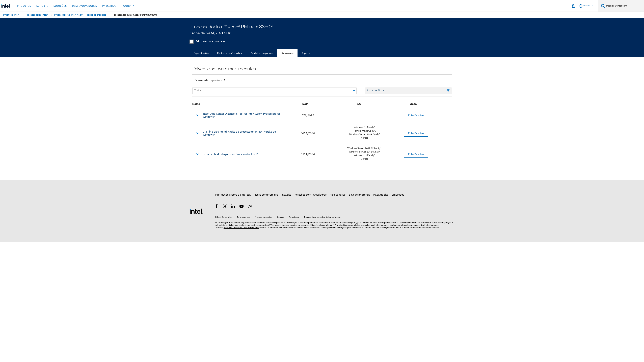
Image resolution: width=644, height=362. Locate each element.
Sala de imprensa (359, 194)
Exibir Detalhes (416, 115)
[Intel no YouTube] (241, 207)
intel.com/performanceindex (255, 225)
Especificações (201, 53)
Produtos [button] (24, 5)
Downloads (287, 53)
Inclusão (286, 194)
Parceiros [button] (109, 5)
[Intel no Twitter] (225, 207)
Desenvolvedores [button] (84, 5)
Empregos (398, 194)
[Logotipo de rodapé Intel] (196, 211)
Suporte (306, 53)
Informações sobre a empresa (233, 194)
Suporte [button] (42, 5)
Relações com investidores (310, 194)
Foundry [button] (128, 5)
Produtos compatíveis (262, 53)
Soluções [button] (60, 5)
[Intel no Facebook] (216, 207)
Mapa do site (380, 194)
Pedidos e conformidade (230, 53)
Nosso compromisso (266, 194)
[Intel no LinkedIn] (233, 207)
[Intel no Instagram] (250, 207)
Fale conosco (337, 194)
